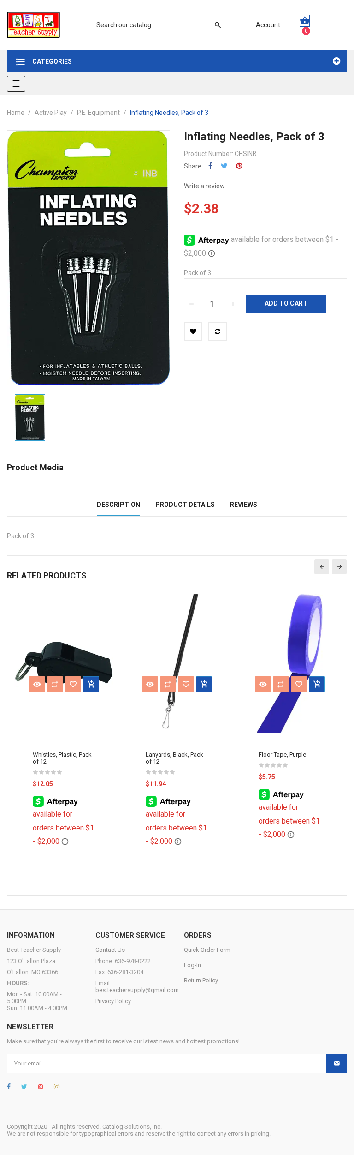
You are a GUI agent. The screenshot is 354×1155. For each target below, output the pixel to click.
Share (210, 166)
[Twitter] (24, 1086)
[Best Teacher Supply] (33, 25)
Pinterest (239, 166)
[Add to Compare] (217, 331)
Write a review (204, 186)
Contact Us (110, 949)
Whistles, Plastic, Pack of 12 (62, 758)
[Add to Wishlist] (193, 331)
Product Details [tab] (185, 504)
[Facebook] (9, 1086)
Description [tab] (118, 504)
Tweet (224, 166)
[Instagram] (56, 1086)
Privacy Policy (113, 1001)
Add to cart (286, 303)
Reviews (243, 504)
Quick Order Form (207, 949)
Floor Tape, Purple (282, 754)
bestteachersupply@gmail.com (137, 990)
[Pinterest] (40, 1086)
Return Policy (201, 980)
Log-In (192, 965)
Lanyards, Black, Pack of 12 (174, 758)
